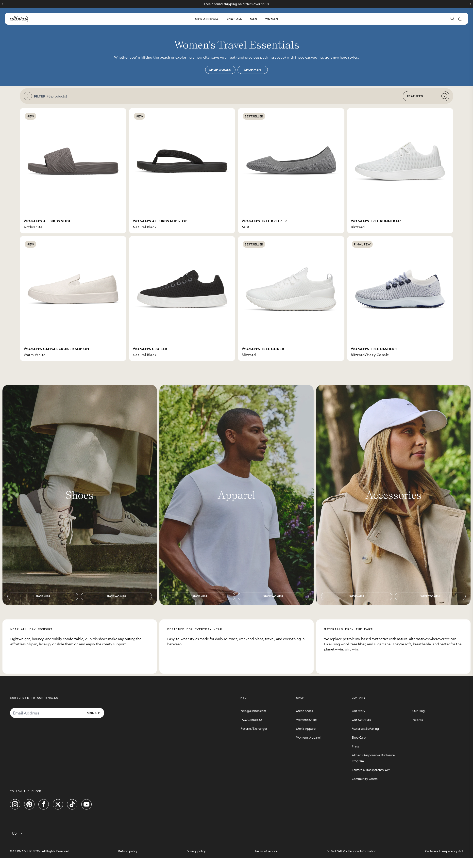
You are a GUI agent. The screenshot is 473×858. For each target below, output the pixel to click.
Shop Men (252, 70)
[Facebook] (43, 804)
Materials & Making (365, 728)
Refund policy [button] (127, 851)
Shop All (234, 19)
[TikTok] (72, 804)
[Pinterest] (29, 804)
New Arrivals (207, 19)
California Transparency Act (371, 770)
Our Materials (361, 720)
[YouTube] (86, 804)
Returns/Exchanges (253, 728)
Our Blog (418, 711)
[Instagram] (15, 804)
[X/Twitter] (58, 804)
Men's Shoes (304, 711)
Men (253, 19)
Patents (417, 720)
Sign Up (93, 713)
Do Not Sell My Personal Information (351, 851)
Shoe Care (359, 737)
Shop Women (220, 70)
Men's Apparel (306, 728)
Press (355, 746)
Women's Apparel (308, 737)
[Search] (452, 19)
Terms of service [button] (266, 851)
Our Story (358, 711)
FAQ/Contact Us (251, 720)
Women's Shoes (306, 720)
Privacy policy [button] (196, 851)
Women (271, 19)
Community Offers (364, 779)
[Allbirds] (19, 19)
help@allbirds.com (253, 711)
